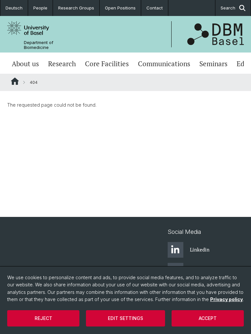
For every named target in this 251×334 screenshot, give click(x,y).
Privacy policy (226, 299)
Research (62, 63)
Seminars (213, 63)
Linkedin (199, 249)
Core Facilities (107, 63)
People (40, 7)
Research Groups (76, 7)
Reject (43, 318)
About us (25, 63)
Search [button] (228, 7)
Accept (208, 318)
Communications (164, 63)
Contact (154, 7)
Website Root (15, 81)
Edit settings (125, 318)
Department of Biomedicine (38, 45)
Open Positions (120, 7)
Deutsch (14, 7)
